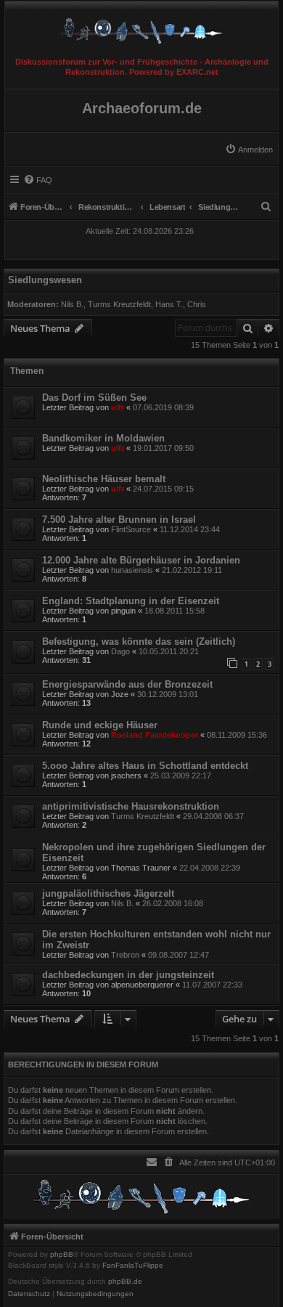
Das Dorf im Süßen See (94, 397)
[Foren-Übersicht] (141, 27)
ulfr (117, 407)
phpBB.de (125, 1281)
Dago (120, 651)
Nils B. (72, 304)
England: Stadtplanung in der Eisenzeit (130, 600)
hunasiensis (132, 570)
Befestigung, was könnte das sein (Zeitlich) (138, 641)
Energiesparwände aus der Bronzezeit (127, 684)
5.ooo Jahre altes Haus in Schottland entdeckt (145, 765)
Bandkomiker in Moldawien (103, 438)
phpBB (61, 1254)
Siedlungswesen (45, 279)
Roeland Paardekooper (154, 734)
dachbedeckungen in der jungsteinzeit (128, 974)
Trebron (125, 954)
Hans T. (169, 304)
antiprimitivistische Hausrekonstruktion (130, 806)
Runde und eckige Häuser (99, 725)
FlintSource (131, 529)
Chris (196, 304)
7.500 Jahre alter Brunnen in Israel (119, 519)
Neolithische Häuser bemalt (103, 478)
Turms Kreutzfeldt (119, 304)
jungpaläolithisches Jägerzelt (108, 893)
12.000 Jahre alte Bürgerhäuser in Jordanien (141, 560)
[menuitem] (249, 149)
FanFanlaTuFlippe (132, 1265)
